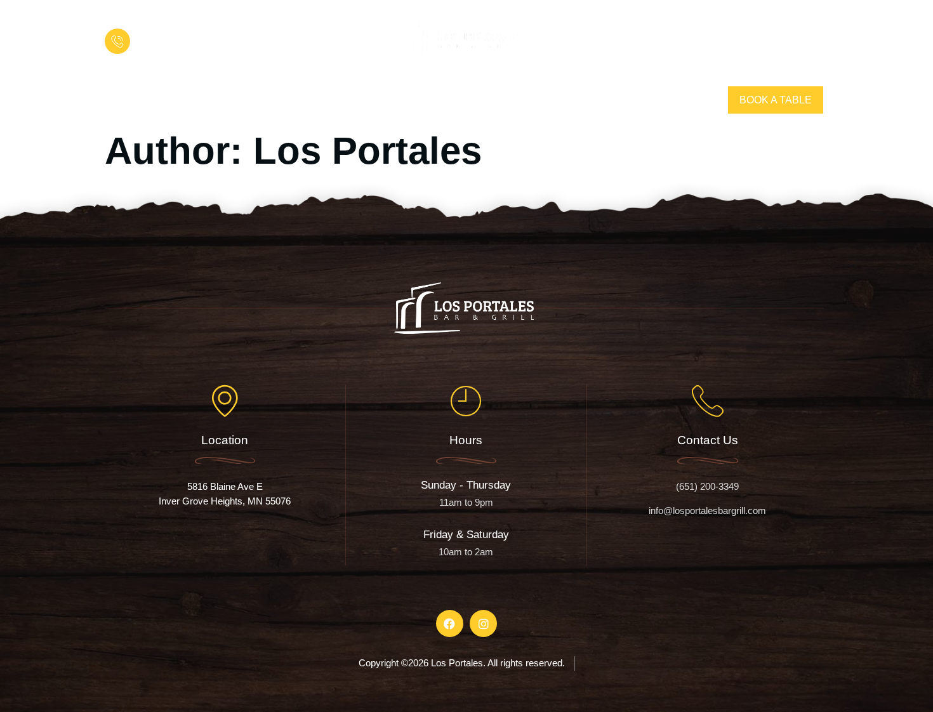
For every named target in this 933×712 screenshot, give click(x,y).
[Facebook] (116, 100)
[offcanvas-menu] (809, 38)
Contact (595, 100)
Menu (413, 100)
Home (354, 100)
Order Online (499, 100)
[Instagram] (139, 100)
